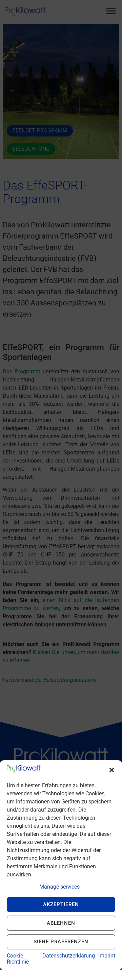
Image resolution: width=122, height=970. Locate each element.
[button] (111, 770)
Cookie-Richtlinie (18, 958)
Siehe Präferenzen (61, 942)
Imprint (106, 955)
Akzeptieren (61, 904)
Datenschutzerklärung (68, 955)
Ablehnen (61, 923)
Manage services (59, 887)
